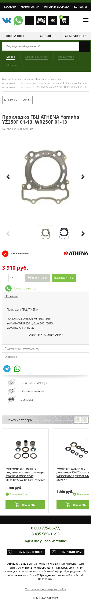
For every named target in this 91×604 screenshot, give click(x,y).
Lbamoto (10, 6)
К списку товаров (17, 100)
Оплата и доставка (56, 6)
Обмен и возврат (32, 391)
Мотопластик (30, 6)
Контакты (80, 6)
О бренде (11, 357)
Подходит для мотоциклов (22, 348)
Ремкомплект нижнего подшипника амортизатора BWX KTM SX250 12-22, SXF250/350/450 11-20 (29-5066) (25, 474)
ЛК (53, 20)
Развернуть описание (45, 335)
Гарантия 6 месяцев (34, 383)
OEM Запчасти (75, 36)
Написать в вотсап (25, 288)
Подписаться (64, 278)
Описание (11, 296)
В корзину (40, 278)
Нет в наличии (16, 253)
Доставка (27, 400)
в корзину (28, 504)
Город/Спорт (15, 36)
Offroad (45, 36)
